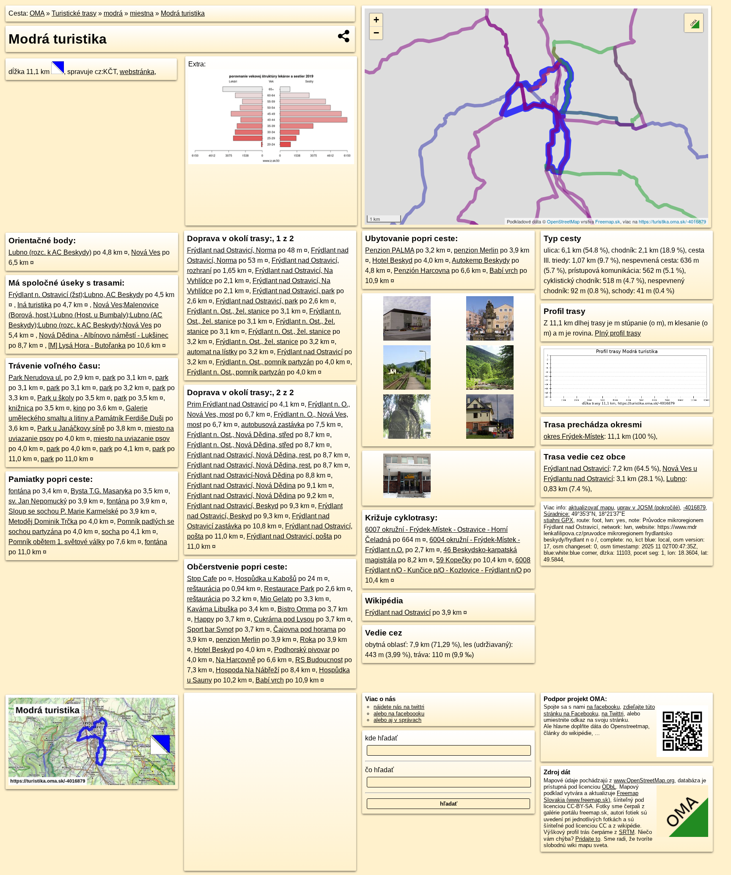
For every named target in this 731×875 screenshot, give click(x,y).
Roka (308, 639)
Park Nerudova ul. (35, 377)
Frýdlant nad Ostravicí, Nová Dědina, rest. (249, 455)
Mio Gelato (276, 599)
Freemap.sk (607, 221)
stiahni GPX (558, 520)
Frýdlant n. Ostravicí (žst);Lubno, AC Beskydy (75, 294)
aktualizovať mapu (591, 507)
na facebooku (603, 707)
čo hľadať (379, 769)
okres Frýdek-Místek (574, 436)
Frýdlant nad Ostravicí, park (294, 290)
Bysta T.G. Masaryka (101, 491)
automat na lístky (212, 351)
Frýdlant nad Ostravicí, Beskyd (232, 505)
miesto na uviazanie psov (131, 438)
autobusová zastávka (273, 424)
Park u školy (55, 398)
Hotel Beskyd (214, 649)
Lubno (675, 478)
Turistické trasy (74, 13)
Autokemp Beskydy (481, 260)
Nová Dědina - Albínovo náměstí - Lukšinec (103, 335)
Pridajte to (587, 839)
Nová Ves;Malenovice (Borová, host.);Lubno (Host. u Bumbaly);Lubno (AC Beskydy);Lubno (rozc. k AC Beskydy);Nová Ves (85, 315)
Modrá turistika (183, 13)
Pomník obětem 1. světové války (56, 541)
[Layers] (693, 23)
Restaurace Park (289, 588)
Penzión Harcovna (422, 270)
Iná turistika (34, 304)
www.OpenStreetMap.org (644, 780)
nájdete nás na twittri (399, 707)
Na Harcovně (236, 659)
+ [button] (376, 19)
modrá (113, 13)
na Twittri (613, 713)
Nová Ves (145, 252)
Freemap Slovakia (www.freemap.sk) (591, 796)
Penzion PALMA (389, 250)
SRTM (627, 832)
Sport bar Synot (210, 629)
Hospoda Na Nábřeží (247, 670)
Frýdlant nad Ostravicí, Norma (231, 250)
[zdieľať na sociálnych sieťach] (344, 36)
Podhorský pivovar (302, 649)
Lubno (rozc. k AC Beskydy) (49, 252)
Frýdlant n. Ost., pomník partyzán (265, 362)
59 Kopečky (454, 560)
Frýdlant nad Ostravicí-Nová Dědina (240, 475)
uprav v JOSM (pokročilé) (648, 507)
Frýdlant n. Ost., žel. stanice (228, 311)
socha (111, 531)
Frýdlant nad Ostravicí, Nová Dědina (241, 485)
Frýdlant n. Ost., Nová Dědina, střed (240, 434)
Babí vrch (270, 680)
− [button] (376, 33)
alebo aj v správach (397, 720)
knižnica (20, 408)
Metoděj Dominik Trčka (42, 521)
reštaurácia (203, 588)
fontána (19, 491)
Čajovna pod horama (304, 629)
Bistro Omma (297, 609)
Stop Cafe (202, 578)
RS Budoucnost (319, 659)
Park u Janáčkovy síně (71, 428)
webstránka (137, 71)
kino (79, 408)
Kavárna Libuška (212, 609)
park (108, 377)
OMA (37, 13)
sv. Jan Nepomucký (37, 501)
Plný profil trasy (618, 333)
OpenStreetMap (563, 221)
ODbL (609, 787)
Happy (204, 619)
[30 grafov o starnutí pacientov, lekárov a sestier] (271, 161)
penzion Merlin (238, 639)
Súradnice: (557, 514)
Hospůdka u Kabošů (266, 578)
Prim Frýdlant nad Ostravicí (227, 404)
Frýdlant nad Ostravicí (310, 351)
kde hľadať (381, 738)
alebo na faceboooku (399, 713)
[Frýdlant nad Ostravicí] (406, 340)
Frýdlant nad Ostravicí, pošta (289, 536)
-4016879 (694, 507)
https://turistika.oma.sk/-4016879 (672, 221)
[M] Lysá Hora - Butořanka (87, 345)
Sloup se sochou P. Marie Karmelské (63, 511)
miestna (142, 13)
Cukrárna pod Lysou (284, 619)
